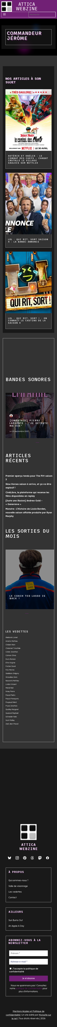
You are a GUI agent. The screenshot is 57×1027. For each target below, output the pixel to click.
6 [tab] (42, 443)
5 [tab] (37, 443)
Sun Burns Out (15, 920)
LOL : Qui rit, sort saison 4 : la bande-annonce (28, 240)
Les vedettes (15, 891)
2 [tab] (21, 443)
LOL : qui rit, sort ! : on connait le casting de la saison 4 (27, 320)
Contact (12, 897)
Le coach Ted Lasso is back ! (29, 578)
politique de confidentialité (29, 988)
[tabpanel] (30, 416)
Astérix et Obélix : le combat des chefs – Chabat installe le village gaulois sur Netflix (28, 159)
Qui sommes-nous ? (18, 880)
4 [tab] (32, 443)
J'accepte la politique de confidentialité (23, 970)
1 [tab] (16, 443)
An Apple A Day (16, 926)
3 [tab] (26, 443)
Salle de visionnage (18, 886)
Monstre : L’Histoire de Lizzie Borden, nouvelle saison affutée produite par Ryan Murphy (29, 512)
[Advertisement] (21, 354)
